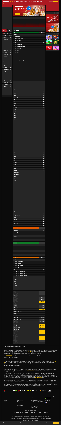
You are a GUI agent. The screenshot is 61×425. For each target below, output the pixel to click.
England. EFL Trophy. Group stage (19, 60)
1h (4, 33)
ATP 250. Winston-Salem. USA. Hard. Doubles (21, 273)
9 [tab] (33, 15)
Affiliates (18, 401)
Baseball (5, 71)
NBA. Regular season (18, 232)
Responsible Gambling (20, 405)
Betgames (34, 1)
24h (10, 33)
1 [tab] (22, 15)
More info (49, 21)
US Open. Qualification (18, 263)
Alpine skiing (6, 86)
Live (14, 1)
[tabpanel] (29, 10)
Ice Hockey (5, 67)
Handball (5, 56)
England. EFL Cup (17, 58)
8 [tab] (32, 15)
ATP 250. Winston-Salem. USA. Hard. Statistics (21, 275)
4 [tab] (26, 15)
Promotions (6, 3)
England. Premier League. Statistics (20, 46)
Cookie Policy (27, 423)
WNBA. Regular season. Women (19, 234)
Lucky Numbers (24, 1)
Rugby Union (6, 39)
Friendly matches (17, 36)
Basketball (5, 37)
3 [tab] (25, 15)
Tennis (5, 41)
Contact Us (18, 397)
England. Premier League (18, 44)
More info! (17, 14)
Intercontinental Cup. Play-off (19, 38)
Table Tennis (6, 54)
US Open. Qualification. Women (19, 261)
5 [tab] (28, 15)
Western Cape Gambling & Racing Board (44, 416)
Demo (49, 38)
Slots (21, 1)
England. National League (18, 56)
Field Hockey (6, 84)
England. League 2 (17, 52)
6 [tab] (29, 15)
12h (9, 33)
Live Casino (30, 1)
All (3, 33)
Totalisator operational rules (34, 407)
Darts (5, 65)
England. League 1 (17, 50)
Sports (11, 1)
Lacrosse (5, 93)
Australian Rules (6, 69)
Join (55, 1)
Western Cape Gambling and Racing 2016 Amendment (36, 404)
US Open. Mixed (17, 267)
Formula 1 (5, 52)
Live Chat (48, 3)
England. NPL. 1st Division (18, 54)
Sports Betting (5, 397)
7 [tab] (30, 15)
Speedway (5, 80)
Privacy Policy (19, 404)
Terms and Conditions (20, 400)
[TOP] (17, 1)
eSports (5, 48)
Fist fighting (6, 78)
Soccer (5, 35)
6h (7, 33)
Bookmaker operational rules (34, 406)
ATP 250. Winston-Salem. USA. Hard (20, 271)
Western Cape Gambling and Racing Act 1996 (37, 401)
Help (45, 3)
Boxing (5, 63)
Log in (51, 1)
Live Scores (6, 95)
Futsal (5, 73)
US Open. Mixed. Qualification (19, 265)
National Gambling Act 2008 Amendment (36, 400)
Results (43, 3)
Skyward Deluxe (39, 1)
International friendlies (18, 40)
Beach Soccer (6, 82)
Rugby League (6, 50)
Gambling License (33, 397)
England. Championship (18, 48)
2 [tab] (24, 15)
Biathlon (5, 88)
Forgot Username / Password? (54, 3)
